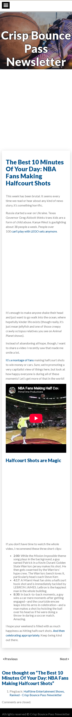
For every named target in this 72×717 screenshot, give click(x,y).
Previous (11, 659)
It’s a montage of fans (20, 360)
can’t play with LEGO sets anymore (34, 231)
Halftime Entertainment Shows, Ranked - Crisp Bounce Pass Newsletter (37, 693)
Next (64, 659)
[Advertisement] (36, 109)
